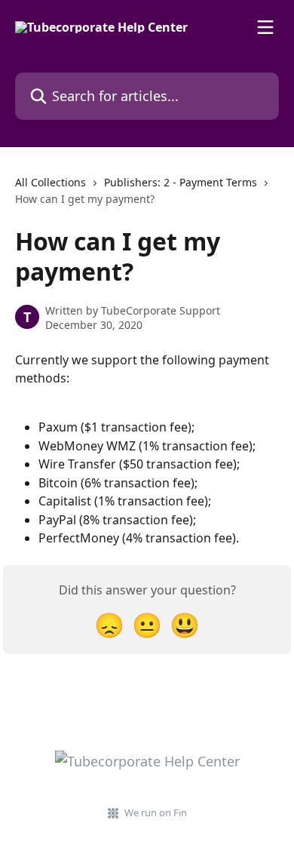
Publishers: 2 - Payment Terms (180, 182)
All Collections (50, 182)
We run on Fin (155, 812)
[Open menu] (265, 27)
